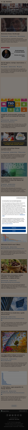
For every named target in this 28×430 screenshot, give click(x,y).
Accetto (14, 230)
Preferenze (14, 227)
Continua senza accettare (21, 197)
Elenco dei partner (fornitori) (7, 223)
